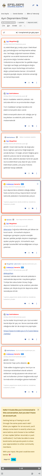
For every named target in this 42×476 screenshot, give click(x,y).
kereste (17, 184)
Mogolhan (13, 41)
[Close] (38, 410)
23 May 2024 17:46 (9, 270)
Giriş (13, 459)
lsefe (16, 5)
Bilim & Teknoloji (9, 22)
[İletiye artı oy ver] (25, 82)
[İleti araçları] (37, 82)
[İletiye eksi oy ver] (32, 82)
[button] (2, 473)
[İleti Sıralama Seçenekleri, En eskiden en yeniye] (4, 32)
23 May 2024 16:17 (9, 187)
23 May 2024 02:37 (10, 44)
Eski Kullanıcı (14, 93)
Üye (7, 41)
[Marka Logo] (4, 5)
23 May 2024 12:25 (9, 144)
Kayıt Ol (7, 459)
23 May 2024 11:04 (9, 96)
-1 (28, 304)
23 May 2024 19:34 (9, 357)
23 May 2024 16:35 (9, 226)
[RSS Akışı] (24, 26)
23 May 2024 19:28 (9, 317)
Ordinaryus (10, 184)
